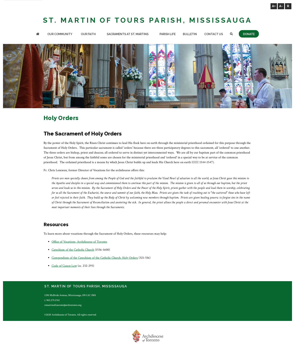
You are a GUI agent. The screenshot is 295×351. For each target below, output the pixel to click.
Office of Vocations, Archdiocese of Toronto (79, 242)
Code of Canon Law (64, 266)
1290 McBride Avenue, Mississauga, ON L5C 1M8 (70, 295)
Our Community (59, 34)
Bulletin (190, 34)
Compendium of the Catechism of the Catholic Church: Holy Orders (95, 258)
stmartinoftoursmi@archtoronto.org (62, 305)
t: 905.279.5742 (52, 300)
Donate (249, 34)
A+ (274, 6)
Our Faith (88, 34)
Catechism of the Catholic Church (73, 250)
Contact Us (213, 34)
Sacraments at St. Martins (128, 34)
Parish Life (168, 34)
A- (281, 6)
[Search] (231, 34)
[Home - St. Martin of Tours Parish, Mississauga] (37, 34)
